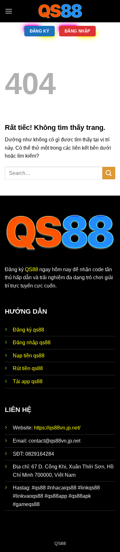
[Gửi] (108, 173)
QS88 (31, 269)
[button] (8, 11)
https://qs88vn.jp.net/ (57, 427)
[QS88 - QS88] (60, 11)
